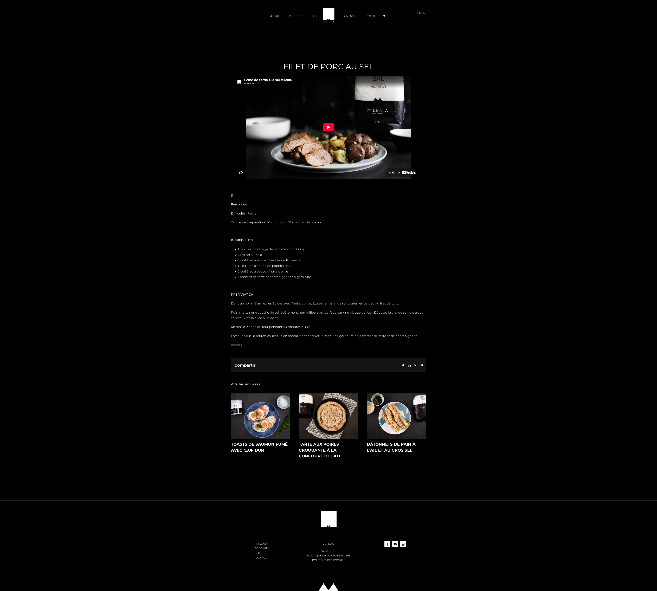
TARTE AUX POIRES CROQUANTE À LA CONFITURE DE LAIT (319, 450)
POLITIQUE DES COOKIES (328, 560)
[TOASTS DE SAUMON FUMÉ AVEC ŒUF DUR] (260, 395)
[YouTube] (395, 544)
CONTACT (262, 557)
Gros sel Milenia (250, 255)
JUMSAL (328, 543)
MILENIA (261, 543)
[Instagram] (403, 544)
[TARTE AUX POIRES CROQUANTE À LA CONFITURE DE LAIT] (328, 395)
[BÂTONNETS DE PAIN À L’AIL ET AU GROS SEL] (396, 395)
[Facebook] (387, 544)
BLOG (262, 553)
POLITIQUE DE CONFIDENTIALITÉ (328, 555)
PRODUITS (262, 548)
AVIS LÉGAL (328, 551)
